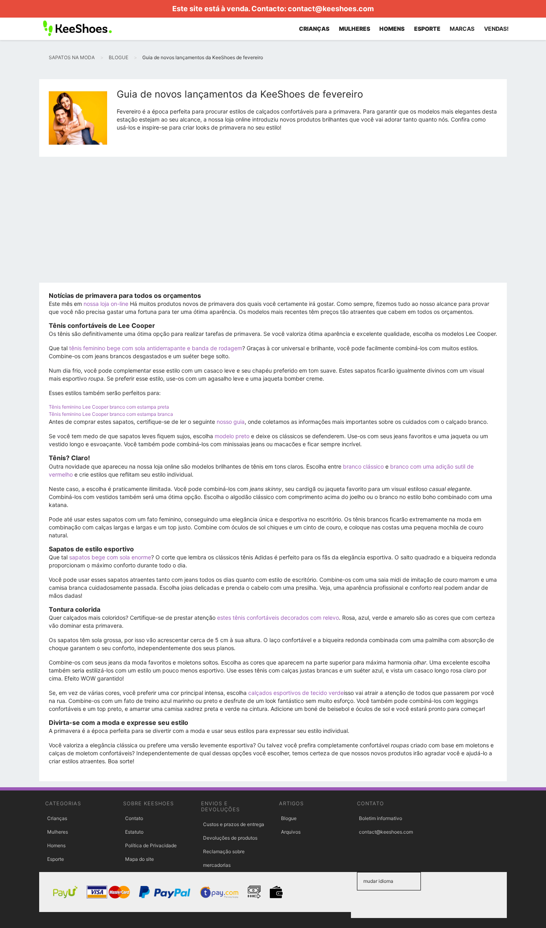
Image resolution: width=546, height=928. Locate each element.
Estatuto (134, 832)
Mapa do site (139, 859)
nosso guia (231, 421)
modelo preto (232, 436)
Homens (56, 845)
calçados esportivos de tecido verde (296, 692)
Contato (134, 818)
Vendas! (496, 28)
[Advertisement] (273, 223)
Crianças (57, 818)
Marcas (462, 28)
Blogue (289, 818)
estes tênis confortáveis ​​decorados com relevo (278, 617)
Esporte (55, 859)
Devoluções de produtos (230, 838)
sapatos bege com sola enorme (110, 557)
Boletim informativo (380, 818)
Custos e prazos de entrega (233, 824)
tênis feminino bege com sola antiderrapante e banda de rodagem (155, 348)
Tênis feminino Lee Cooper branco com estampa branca (111, 414)
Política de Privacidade (151, 845)
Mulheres (57, 832)
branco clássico (363, 466)
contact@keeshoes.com (331, 8)
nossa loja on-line (106, 303)
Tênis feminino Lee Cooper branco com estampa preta (109, 407)
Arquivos (291, 832)
